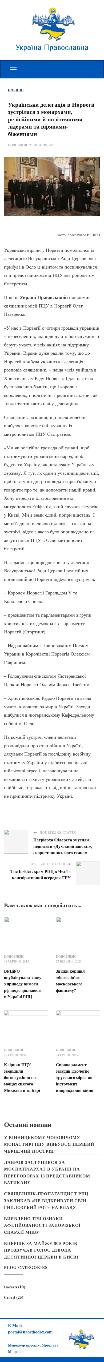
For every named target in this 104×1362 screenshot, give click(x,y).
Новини (16, 90)
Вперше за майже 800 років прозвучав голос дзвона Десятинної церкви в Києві (41, 1250)
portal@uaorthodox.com (30, 1332)
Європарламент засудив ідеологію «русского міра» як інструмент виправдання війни (74, 1077)
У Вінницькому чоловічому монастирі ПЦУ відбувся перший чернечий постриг (49, 1144)
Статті (9, 1297)
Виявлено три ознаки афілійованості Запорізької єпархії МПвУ (42, 1225)
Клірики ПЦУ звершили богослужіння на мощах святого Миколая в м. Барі (22, 1077)
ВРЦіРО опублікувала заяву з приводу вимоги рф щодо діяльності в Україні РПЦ (22, 984)
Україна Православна (52, 47)
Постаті (10, 1287)
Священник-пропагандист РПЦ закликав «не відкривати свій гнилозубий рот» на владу (46, 1200)
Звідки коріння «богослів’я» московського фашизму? (70, 980)
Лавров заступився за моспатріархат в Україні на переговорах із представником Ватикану (47, 1172)
